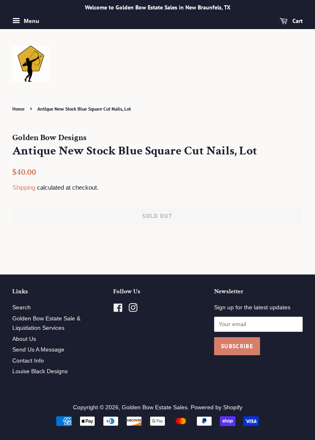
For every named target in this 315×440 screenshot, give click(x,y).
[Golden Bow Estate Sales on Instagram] (132, 309)
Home (18, 109)
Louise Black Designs (40, 371)
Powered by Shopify (216, 407)
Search (21, 307)
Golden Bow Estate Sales (154, 407)
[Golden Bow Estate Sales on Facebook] (118, 309)
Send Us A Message (38, 350)
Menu (30, 21)
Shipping (23, 187)
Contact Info (28, 361)
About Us (24, 339)
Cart (297, 21)
